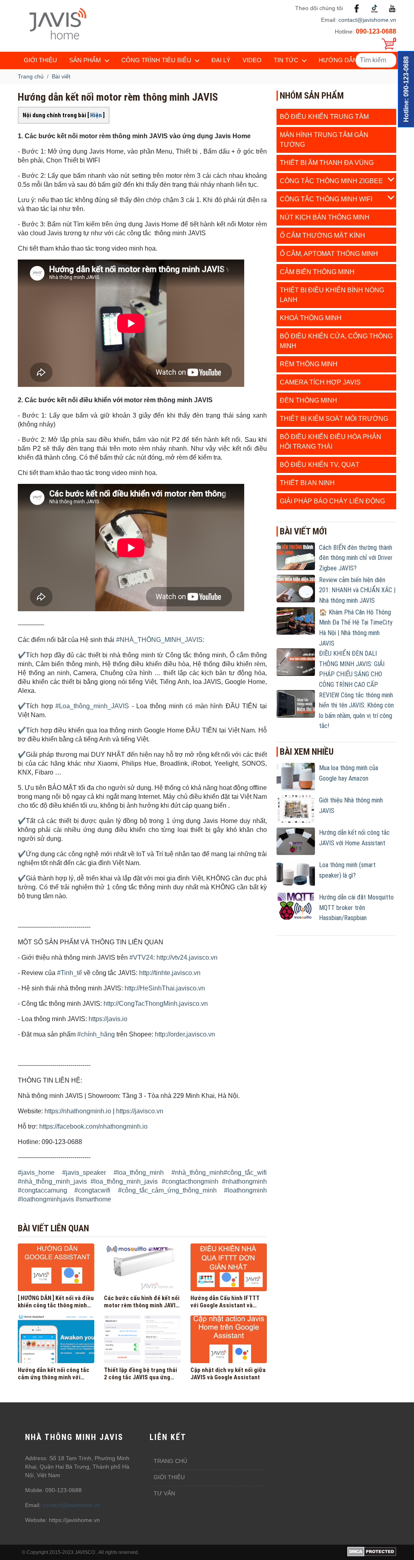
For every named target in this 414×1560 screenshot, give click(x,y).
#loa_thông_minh (139, 1172)
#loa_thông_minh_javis (124, 1181)
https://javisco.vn (139, 1111)
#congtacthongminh (190, 1181)
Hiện (96, 115)
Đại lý (220, 60)
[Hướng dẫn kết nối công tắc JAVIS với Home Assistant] (296, 841)
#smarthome (93, 1199)
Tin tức (286, 60)
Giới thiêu (169, 1477)
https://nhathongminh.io (77, 1111)
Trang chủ (170, 1461)
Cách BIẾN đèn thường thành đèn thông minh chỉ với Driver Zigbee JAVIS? (356, 558)
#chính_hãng (96, 1034)
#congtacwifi (92, 1190)
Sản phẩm (85, 60)
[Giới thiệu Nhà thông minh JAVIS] (296, 808)
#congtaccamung (42, 1190)
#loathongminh (245, 1190)
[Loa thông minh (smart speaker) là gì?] (296, 873)
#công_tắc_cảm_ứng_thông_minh (167, 1190)
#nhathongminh (244, 1181)
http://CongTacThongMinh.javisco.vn (156, 1003)
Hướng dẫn (338, 60)
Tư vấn (164, 1493)
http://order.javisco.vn (185, 1034)
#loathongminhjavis (46, 1199)
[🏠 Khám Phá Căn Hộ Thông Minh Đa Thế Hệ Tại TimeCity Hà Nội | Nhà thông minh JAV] (296, 620)
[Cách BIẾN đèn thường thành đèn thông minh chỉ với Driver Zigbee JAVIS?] (296, 556)
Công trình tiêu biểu (156, 60)
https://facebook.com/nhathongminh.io (93, 1126)
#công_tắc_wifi (245, 1172)
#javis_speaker (84, 1172)
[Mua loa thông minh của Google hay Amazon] (296, 776)
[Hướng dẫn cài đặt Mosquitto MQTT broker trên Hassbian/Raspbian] (296, 905)
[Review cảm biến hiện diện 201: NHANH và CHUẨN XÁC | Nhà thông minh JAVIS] (296, 588)
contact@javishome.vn (367, 20)
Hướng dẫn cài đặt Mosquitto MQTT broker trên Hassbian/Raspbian (356, 907)
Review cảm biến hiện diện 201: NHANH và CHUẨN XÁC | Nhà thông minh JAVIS (357, 590)
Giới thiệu (40, 60)
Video (252, 60)
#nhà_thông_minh (197, 1172)
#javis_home (36, 1172)
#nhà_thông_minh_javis (52, 1181)
